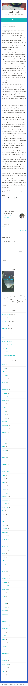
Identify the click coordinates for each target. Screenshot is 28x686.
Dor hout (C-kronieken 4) (7, 341)
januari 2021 (4, 571)
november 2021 (5, 539)
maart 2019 (4, 642)
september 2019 (5, 625)
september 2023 (5, 471)
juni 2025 (3, 403)
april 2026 (4, 371)
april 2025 (4, 411)
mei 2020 (4, 596)
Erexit (5, 225)
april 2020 (4, 600)
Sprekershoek (14, 12)
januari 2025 (4, 421)
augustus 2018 (5, 667)
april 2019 (4, 639)
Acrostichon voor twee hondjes (8, 355)
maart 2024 (4, 450)
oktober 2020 (4, 582)
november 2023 (5, 464)
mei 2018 (4, 674)
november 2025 (5, 389)
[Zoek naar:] (14, 260)
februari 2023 (4, 489)
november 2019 (5, 617)
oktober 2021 (4, 543)
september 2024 (5, 436)
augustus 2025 (5, 400)
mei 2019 (4, 635)
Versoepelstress (5, 348)
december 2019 (5, 614)
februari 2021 (4, 567)
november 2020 (5, 578)
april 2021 (4, 560)
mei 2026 (4, 368)
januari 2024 (4, 457)
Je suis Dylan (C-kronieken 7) (8, 344)
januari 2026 (4, 382)
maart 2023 (4, 485)
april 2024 (4, 446)
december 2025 (5, 386)
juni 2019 (3, 632)
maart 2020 (4, 603)
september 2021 (5, 546)
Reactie (20, 251)
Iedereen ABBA (5, 351)
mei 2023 (4, 478)
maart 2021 (4, 564)
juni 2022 (3, 514)
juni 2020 (4, 592)
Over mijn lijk (4, 328)
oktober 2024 (4, 432)
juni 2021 (3, 553)
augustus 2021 (4, 550)
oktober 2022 (4, 503)
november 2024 (5, 428)
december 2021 (5, 535)
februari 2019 (4, 646)
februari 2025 (4, 418)
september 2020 (5, 585)
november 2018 (5, 657)
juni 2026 (3, 364)
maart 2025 (4, 414)
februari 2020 (4, 607)
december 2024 (5, 425)
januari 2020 (4, 610)
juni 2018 (3, 671)
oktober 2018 (4, 660)
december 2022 (5, 496)
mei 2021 (4, 557)
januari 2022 (4, 532)
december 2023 (5, 460)
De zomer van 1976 (6, 314)
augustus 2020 (5, 589)
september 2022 (5, 507)
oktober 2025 (4, 393)
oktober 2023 (4, 468)
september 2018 (5, 664)
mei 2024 (4, 443)
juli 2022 (3, 510)
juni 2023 (3, 475)
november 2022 (5, 500)
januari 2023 (4, 493)
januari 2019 (4, 649)
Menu (14, 19)
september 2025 (5, 396)
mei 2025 (4, 407)
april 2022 (4, 521)
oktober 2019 (4, 621)
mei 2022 (4, 518)
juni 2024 (3, 439)
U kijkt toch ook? (5, 321)
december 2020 (5, 575)
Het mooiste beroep (6, 317)
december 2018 (5, 653)
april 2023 (4, 482)
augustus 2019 (5, 628)
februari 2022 (4, 528)
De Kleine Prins (5, 325)
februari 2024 (4, 453)
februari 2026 (4, 378)
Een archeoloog (22, 229)
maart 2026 (4, 375)
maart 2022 (4, 525)
